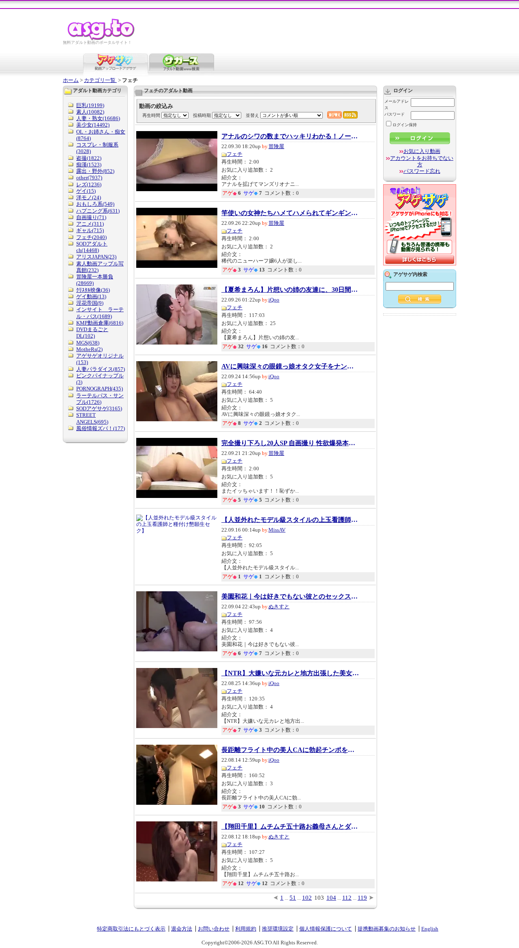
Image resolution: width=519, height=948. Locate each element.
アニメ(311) (90, 224)
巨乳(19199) (90, 105)
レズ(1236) (88, 184)
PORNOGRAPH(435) (99, 389)
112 (347, 897)
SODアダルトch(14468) (91, 247)
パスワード (394, 114)
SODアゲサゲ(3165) (99, 408)
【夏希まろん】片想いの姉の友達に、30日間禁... (290, 290)
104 (331, 897)
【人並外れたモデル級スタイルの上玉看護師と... (290, 520)
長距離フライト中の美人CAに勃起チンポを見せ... (290, 750)
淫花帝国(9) (89, 303)
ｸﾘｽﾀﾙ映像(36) (93, 290)
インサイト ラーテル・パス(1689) (100, 312)
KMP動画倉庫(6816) (99, 323)
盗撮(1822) (88, 158)
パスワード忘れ (421, 171)
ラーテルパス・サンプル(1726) (100, 398)
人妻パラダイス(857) (100, 369)
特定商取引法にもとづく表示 (131, 929)
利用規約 (245, 929)
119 (362, 897)
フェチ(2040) (91, 237)
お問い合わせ (213, 929)
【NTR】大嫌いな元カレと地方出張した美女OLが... (290, 673)
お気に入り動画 (421, 151)
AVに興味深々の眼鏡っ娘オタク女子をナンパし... (290, 366)
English (429, 929)
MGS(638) (87, 343)
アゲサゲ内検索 (410, 274)
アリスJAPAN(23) (96, 257)
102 (307, 897)
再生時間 (151, 115)
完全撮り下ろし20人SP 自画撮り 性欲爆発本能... (290, 443)
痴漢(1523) (88, 165)
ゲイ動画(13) (91, 296)
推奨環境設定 (278, 929)
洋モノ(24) (88, 197)
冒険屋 (276, 146)
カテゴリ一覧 (100, 80)
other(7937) (89, 178)
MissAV (276, 530)
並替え (252, 115)
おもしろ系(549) (95, 204)
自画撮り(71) (91, 217)
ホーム (71, 80)
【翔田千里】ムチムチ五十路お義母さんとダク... (290, 826)
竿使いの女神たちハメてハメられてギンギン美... (290, 213)
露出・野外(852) (95, 171)
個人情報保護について (325, 929)
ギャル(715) (90, 230)
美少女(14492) (92, 125)
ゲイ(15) (86, 191)
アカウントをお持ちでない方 (421, 161)
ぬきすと (279, 606)
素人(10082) (90, 112)
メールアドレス (396, 104)
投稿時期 (202, 115)
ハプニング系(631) (98, 211)
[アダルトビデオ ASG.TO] (101, 39)
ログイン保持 (404, 125)
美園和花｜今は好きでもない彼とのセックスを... (290, 596)
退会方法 (181, 929)
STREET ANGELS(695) (92, 418)
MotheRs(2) (89, 349)
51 (293, 897)
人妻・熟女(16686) (98, 118)
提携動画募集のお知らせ (387, 929)
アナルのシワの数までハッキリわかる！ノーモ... (290, 136)
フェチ (234, 154)
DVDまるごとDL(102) (92, 332)
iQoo (273, 300)
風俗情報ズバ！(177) (100, 428)
